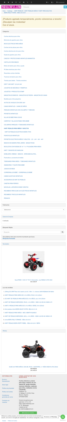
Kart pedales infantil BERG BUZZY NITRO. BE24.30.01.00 (21, 309)
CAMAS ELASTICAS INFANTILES (13, 176)
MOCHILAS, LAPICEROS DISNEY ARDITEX (16, 187)
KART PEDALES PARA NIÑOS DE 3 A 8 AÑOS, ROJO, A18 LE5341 (23, 295)
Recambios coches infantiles (12, 73)
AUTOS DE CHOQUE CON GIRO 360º (14, 102)
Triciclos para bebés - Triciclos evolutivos (15, 80)
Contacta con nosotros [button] (28, 412)
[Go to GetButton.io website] (63, 420)
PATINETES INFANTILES (11, 113)
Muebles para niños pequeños (12, 99)
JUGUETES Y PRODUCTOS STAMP (14, 91)
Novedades (6, 244)
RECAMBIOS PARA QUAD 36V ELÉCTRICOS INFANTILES (20, 191)
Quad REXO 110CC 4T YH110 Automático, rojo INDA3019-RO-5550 (33, 280)
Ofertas (5, 331)
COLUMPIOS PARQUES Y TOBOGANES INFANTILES (19, 125)
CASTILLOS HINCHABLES (11, 62)
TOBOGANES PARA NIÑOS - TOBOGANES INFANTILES (19, 161)
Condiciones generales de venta (7, 396)
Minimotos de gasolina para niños (13, 40)
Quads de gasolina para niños (12, 55)
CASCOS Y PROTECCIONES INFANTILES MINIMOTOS (19, 58)
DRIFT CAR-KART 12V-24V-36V (13, 84)
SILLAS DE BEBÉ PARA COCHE (13, 117)
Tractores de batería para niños (12, 77)
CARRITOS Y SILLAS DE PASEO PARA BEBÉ (16, 121)
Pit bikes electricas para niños (12, 69)
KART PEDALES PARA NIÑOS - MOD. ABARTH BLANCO (20, 312)
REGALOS (7, 198)
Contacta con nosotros (6, 401)
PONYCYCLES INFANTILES (11, 135)
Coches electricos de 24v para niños (14, 51)
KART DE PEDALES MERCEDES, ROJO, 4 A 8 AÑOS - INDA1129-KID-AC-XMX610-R (28, 302)
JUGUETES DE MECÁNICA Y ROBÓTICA (15, 88)
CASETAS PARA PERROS (11, 183)
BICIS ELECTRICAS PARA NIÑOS (13, 44)
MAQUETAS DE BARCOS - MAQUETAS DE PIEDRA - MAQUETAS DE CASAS (25, 95)
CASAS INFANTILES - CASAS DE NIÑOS (15, 106)
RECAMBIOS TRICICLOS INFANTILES (14, 194)
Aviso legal (5, 385)
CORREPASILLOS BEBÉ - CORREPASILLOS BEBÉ (18, 172)
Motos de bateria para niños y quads (14, 66)
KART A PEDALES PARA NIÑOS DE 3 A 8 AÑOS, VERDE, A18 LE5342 (24, 305)
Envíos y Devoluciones (6, 380)
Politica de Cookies (12, 420)
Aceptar (4, 420)
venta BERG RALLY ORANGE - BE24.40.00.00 (18, 319)
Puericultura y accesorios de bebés (13, 157)
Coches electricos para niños (12, 36)
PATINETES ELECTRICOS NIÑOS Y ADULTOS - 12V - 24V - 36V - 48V (23, 139)
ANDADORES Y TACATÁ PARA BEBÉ (14, 165)
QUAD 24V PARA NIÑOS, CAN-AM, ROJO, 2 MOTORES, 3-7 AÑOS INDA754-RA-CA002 (33, 367)
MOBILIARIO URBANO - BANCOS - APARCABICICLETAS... (20, 154)
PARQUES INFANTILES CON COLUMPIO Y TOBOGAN (19, 110)
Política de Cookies (7, 392)
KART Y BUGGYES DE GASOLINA (13, 150)
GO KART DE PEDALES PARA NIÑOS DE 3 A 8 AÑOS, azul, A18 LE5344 (25, 298)
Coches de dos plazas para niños (13, 47)
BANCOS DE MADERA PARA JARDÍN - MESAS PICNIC (19, 143)
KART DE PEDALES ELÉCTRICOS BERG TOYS (17, 132)
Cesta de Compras (8, 216)
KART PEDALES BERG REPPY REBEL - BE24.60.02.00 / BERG (22, 323)
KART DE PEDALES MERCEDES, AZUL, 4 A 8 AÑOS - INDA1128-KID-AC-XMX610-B (28, 316)
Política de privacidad (8, 388)
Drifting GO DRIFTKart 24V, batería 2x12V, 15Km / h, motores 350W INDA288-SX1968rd (29, 291)
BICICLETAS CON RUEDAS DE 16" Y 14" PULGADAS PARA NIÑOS (22, 146)
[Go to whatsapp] (63, 417)
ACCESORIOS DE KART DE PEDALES (14, 180)
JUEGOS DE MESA (9, 169)
